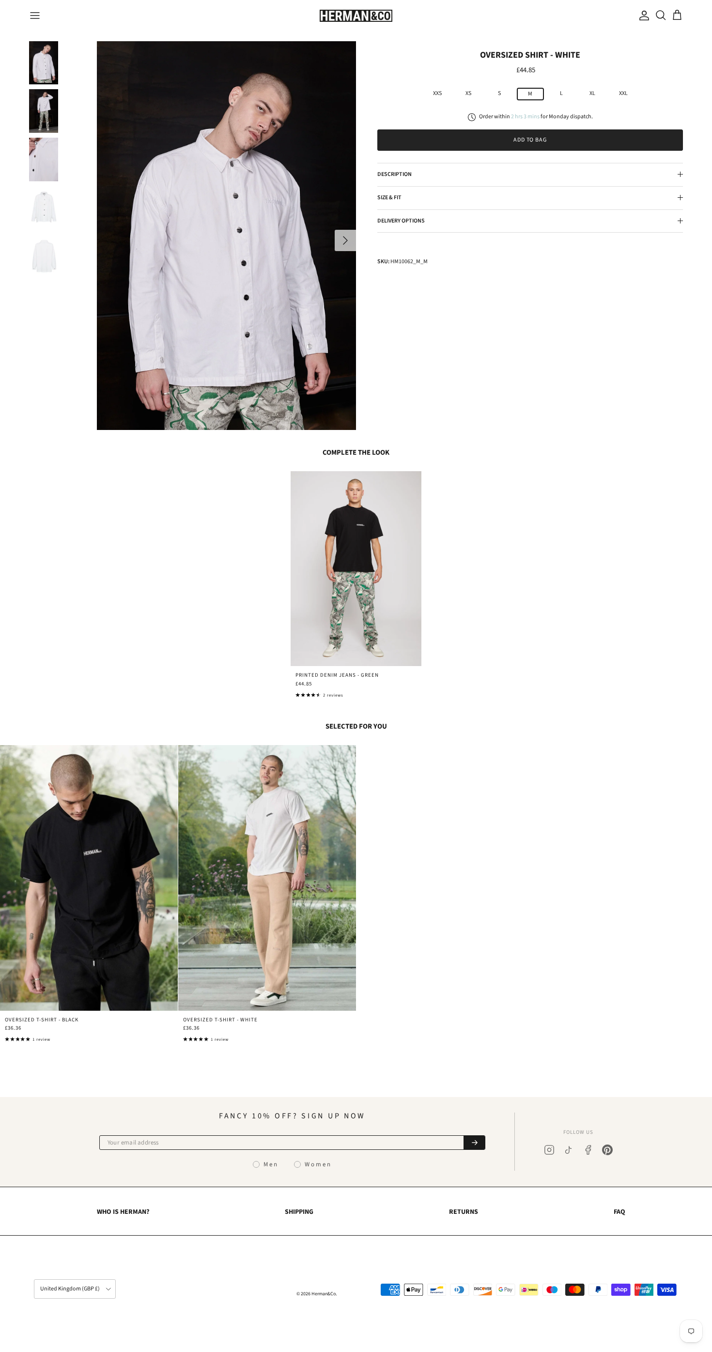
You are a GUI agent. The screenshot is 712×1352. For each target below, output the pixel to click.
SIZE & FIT (389, 197)
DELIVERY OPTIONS (401, 220)
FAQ (619, 1212)
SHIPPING (299, 1212)
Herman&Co (323, 1293)
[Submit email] (474, 1142)
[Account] (642, 15)
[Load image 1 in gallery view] (226, 235)
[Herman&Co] (356, 16)
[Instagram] (549, 1150)
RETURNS (463, 1212)
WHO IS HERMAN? (123, 1212)
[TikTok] (568, 1150)
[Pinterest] (607, 1150)
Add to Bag (530, 140)
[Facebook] (588, 1150)
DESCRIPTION (394, 174)
